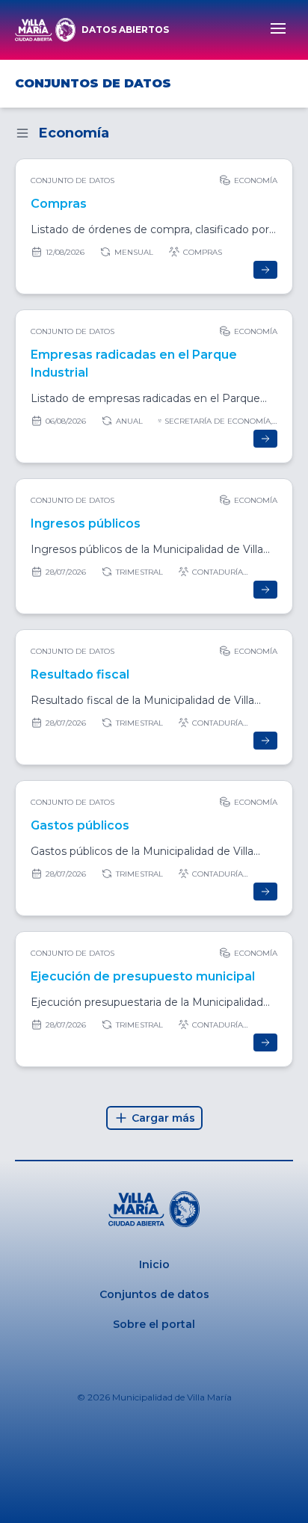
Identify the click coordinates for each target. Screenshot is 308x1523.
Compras (59, 204)
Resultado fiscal (80, 674)
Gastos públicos (80, 825)
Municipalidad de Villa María (172, 1397)
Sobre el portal (154, 1324)
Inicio (154, 1264)
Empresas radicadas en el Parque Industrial (134, 363)
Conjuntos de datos (154, 1294)
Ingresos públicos (86, 523)
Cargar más (163, 1118)
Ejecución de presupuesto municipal (143, 976)
